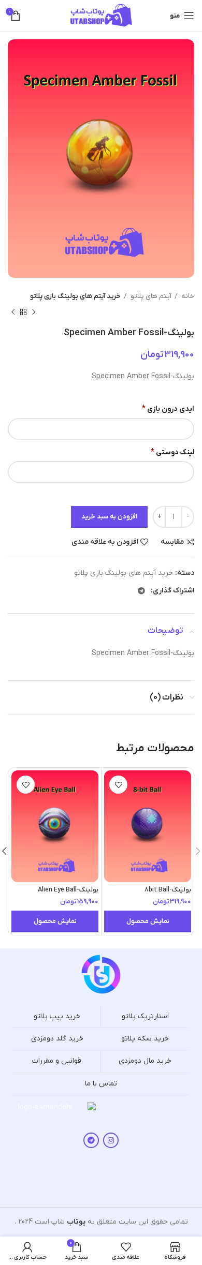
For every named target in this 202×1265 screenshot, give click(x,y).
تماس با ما (101, 1084)
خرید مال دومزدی (145, 1061)
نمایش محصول (147, 921)
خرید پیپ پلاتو (57, 1016)
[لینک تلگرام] (141, 591)
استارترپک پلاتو (145, 1016)
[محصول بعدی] (13, 312)
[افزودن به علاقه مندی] (118, 785)
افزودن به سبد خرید (109, 516)
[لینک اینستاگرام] (111, 1140)
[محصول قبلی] (33, 312)
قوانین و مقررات (56, 1061)
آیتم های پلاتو (150, 296)
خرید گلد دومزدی (57, 1039)
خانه (187, 296)
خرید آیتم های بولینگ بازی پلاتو (75, 296)
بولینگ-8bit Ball (168, 890)
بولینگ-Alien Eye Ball (68, 890)
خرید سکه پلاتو (145, 1039)
